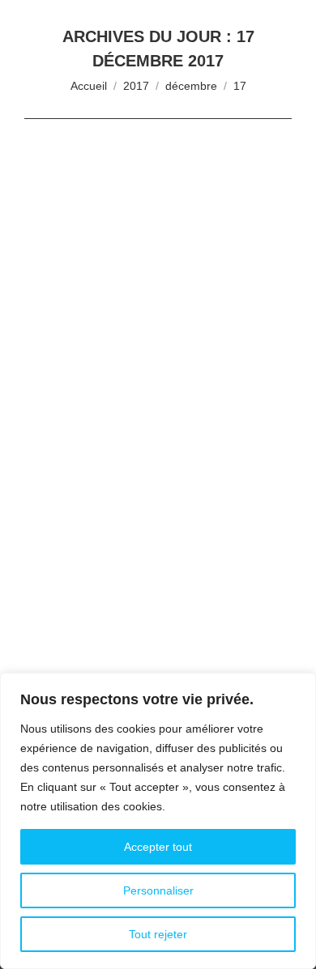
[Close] (299, 686)
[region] (158, 821)
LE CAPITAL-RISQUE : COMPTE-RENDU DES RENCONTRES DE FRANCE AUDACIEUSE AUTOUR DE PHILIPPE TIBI (148, 568)
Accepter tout (158, 846)
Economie (68, 636)
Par (139, 636)
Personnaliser (158, 890)
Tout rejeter (158, 934)
